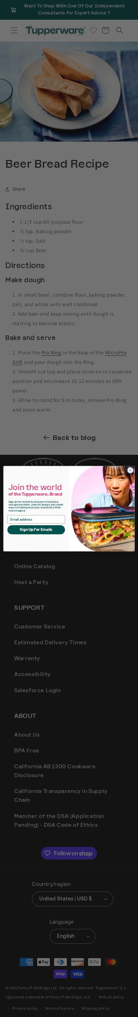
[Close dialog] (130, 470)
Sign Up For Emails (36, 529)
